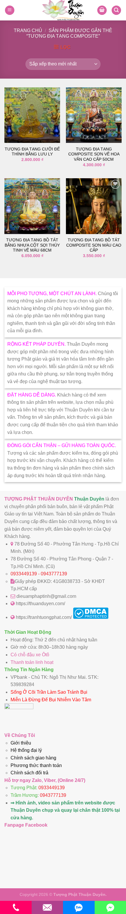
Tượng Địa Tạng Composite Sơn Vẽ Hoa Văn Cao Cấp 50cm (94, 154)
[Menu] (9, 10)
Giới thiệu (21, 742)
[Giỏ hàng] (102, 10)
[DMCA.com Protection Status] (90, 617)
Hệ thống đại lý (26, 750)
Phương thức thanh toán (36, 765)
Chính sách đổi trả (29, 772)
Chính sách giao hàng (33, 757)
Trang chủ (28, 30)
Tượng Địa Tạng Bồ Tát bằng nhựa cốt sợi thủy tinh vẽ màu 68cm (32, 245)
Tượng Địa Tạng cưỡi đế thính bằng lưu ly (32, 152)
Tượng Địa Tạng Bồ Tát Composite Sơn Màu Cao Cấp (93, 245)
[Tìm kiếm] (116, 10)
